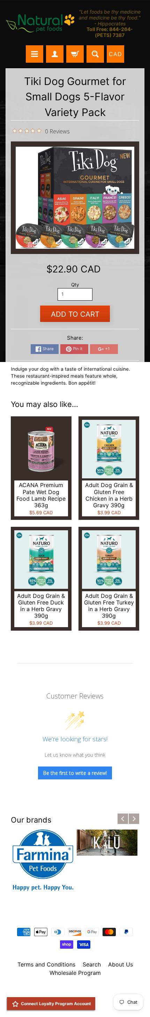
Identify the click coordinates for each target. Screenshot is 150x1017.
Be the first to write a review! (75, 773)
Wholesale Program (75, 972)
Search (92, 964)
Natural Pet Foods (72, 990)
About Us (120, 964)
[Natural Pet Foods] (40, 23)
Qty (75, 284)
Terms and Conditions (46, 964)
